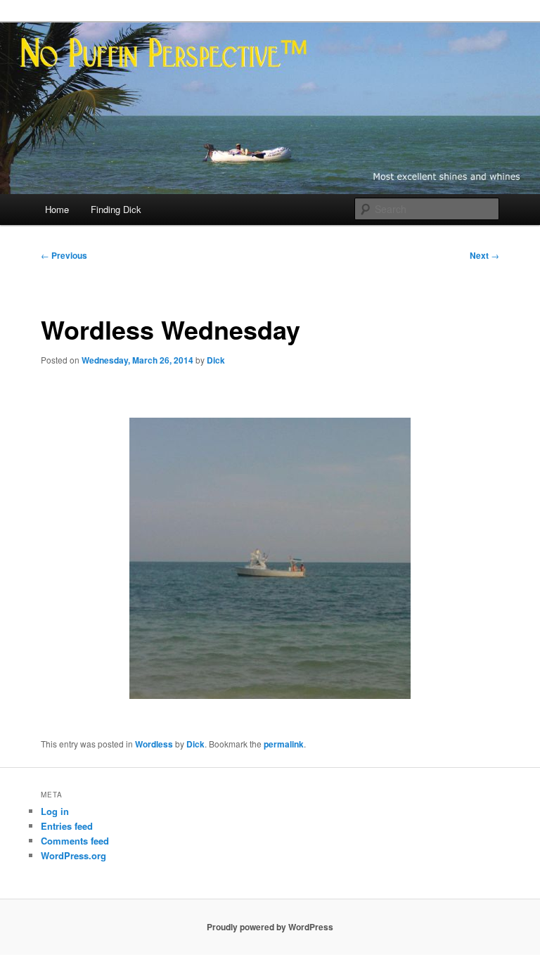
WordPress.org (73, 855)
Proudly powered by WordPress (270, 926)
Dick (216, 360)
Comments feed (75, 840)
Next (484, 255)
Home (57, 209)
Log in (55, 811)
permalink (284, 744)
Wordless (154, 744)
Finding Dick (116, 209)
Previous (64, 255)
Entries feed (67, 826)
